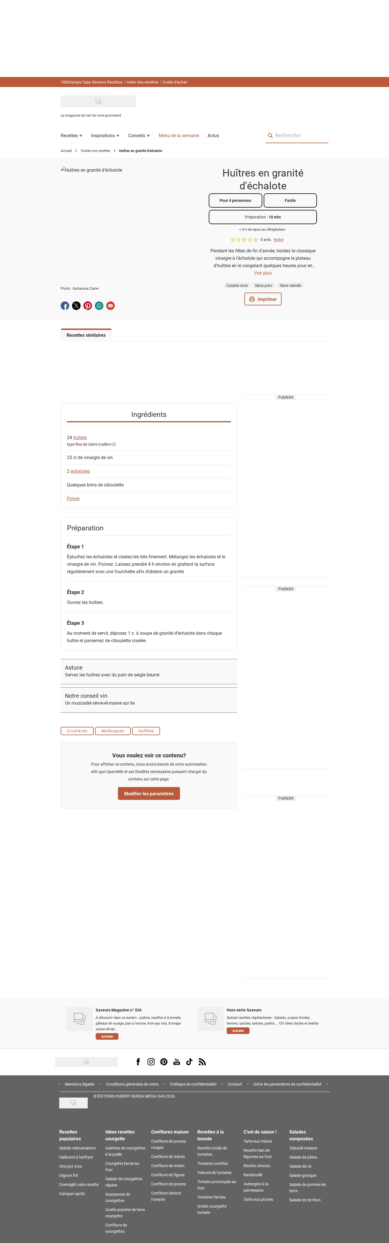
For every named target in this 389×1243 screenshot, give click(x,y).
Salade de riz (300, 1166)
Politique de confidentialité (193, 1084)
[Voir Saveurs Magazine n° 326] (79, 1019)
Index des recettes (143, 82)
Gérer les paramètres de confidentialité (287, 1084)
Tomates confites (212, 1163)
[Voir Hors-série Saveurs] (210, 1019)
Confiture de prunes (168, 1184)
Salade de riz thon (305, 1200)
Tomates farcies (211, 1197)
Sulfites (146, 730)
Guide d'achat (175, 82)
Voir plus (263, 273)
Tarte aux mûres (257, 1141)
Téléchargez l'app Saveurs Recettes (91, 82)
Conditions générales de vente (132, 1084)
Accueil (66, 150)
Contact (235, 1084)
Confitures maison (170, 1132)
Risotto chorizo (256, 1165)
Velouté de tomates (214, 1172)
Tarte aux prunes (258, 1199)
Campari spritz (72, 1193)
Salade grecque (302, 1175)
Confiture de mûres (168, 1156)
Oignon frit (68, 1175)
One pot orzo (70, 1166)
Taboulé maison (303, 1148)
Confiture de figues (168, 1174)
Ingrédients (149, 414)
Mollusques (112, 730)
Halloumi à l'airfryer (76, 1157)
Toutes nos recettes (95, 150)
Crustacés (77, 730)
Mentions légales (80, 1084)
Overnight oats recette (79, 1184)
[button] (263, 299)
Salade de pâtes (303, 1157)
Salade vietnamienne (77, 1148)
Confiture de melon (168, 1165)
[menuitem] (71, 135)
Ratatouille (253, 1174)
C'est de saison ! (260, 1132)
